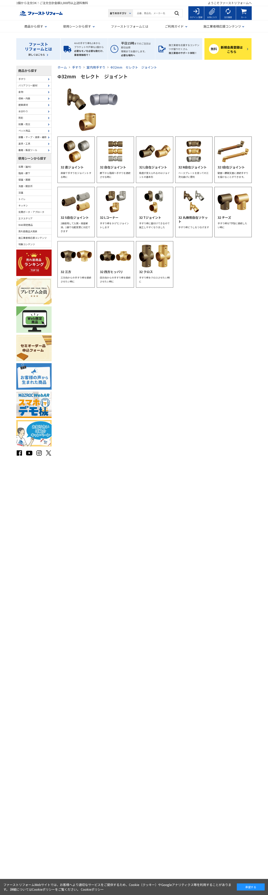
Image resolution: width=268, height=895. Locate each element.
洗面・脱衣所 (25, 186)
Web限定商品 (25, 224)
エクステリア (25, 218)
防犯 (20, 117)
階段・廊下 (24, 173)
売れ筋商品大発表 (27, 231)
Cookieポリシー (92, 889)
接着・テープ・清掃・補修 (32, 137)
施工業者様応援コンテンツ (32, 237)
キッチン (23, 205)
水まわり (23, 111)
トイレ (22, 199)
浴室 (20, 192)
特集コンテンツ (26, 244)
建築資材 (23, 104)
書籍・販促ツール (27, 150)
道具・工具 (24, 143)
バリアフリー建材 (27, 85)
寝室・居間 (24, 179)
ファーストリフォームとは (129, 26)
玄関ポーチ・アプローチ (31, 212)
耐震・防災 (24, 124)
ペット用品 (24, 130)
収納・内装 (24, 98)
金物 (20, 91)
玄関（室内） (25, 166)
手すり (22, 79)
